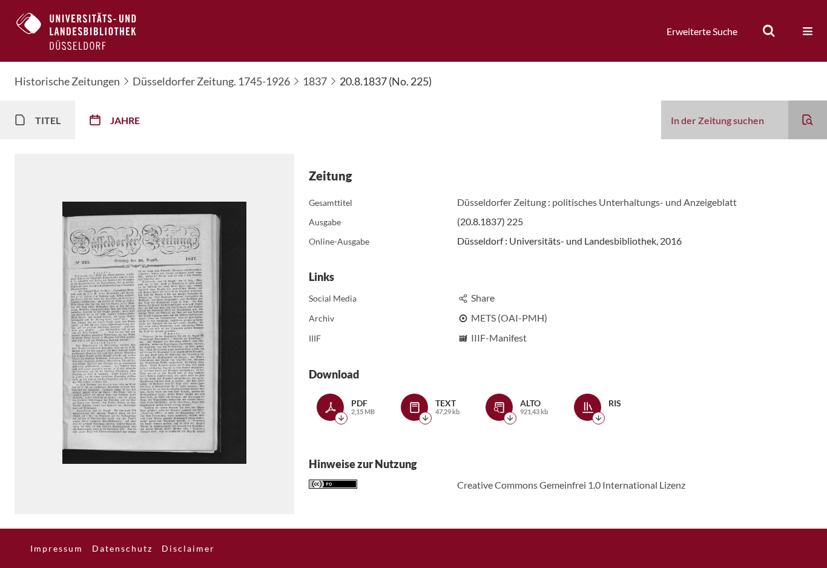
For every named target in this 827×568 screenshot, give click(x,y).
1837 (315, 81)
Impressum (56, 548)
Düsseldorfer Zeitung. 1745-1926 (211, 81)
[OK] (769, 31)
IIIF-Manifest (499, 337)
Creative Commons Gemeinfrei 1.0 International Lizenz (571, 484)
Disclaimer (188, 548)
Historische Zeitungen (67, 81)
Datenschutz (122, 548)
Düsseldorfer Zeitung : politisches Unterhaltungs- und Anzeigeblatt (597, 202)
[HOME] (85, 31)
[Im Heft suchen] (807, 120)
